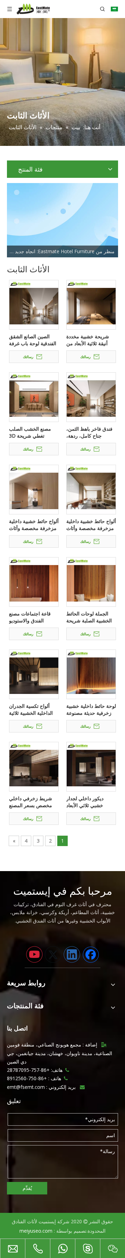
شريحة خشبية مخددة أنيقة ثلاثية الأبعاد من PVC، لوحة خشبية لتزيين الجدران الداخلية (91, 340)
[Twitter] (53, 954)
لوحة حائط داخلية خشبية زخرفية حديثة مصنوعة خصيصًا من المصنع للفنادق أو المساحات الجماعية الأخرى (91, 710)
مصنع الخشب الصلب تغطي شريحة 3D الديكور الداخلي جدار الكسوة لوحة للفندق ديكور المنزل (30, 432)
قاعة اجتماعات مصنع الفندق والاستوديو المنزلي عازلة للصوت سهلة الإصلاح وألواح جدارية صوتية (30, 617)
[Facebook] (90, 954)
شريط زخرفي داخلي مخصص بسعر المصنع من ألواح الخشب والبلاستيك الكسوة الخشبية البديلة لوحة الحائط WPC (30, 802)
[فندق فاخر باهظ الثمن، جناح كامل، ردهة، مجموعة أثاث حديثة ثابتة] (91, 396)
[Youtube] (34, 954)
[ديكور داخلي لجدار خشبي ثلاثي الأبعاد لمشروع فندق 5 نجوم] (91, 766)
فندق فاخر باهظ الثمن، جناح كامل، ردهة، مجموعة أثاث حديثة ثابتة (90, 432)
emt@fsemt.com (26, 1087)
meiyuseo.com (35, 1230)
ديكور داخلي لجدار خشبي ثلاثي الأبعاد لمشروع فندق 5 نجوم (88, 802)
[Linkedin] (72, 954)
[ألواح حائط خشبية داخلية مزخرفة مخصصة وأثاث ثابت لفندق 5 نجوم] (91, 489)
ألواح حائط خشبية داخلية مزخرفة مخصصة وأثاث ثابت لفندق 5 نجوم (91, 525)
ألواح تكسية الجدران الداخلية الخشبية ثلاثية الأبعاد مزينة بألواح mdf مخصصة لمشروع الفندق (33, 710)
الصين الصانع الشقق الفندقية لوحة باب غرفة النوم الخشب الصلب (32, 340)
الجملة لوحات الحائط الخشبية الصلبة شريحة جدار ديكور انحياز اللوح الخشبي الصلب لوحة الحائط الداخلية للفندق (89, 617)
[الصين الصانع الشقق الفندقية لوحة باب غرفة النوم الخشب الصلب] (33, 304)
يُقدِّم (27, 1188)
